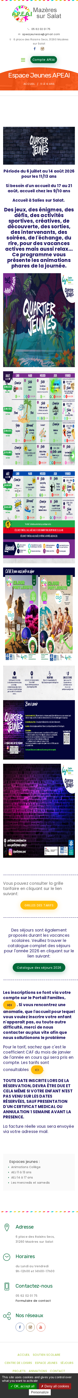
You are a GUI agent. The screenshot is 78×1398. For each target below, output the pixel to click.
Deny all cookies (56, 1386)
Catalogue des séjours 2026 (39, 968)
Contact (57, 1371)
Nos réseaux (29, 1315)
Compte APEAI (43, 60)
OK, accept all (24, 1386)
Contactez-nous (34, 1286)
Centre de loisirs (18, 1363)
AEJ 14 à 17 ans (22, 1177)
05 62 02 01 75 (41, 29)
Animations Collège (26, 1167)
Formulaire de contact (33, 1301)
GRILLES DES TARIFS (39, 905)
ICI (9, 1005)
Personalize (40, 1392)
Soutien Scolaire (47, 1355)
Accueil (29, 84)
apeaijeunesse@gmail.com (41, 34)
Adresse (25, 1227)
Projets (19, 1371)
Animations (38, 1371)
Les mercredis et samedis (30, 1183)
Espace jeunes (46, 1363)
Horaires (25, 1256)
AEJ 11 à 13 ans (21, 1172)
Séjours (67, 1363)
